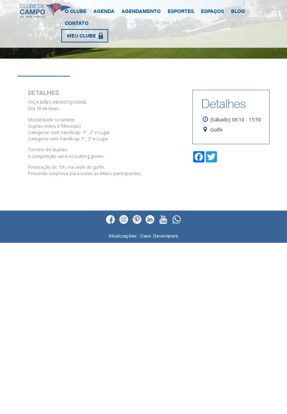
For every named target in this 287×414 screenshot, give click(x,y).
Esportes (181, 11)
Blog (238, 11)
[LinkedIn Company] (150, 220)
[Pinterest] (137, 220)
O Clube (75, 11)
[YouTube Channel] (163, 220)
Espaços (212, 11)
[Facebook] (110, 220)
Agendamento (141, 11)
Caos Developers (159, 236)
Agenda (103, 11)
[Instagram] (124, 220)
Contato (77, 23)
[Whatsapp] (176, 220)
